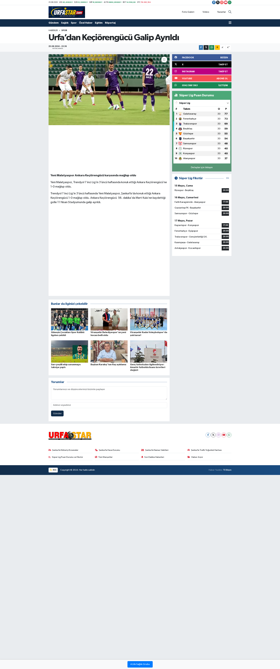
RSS (54, 470)
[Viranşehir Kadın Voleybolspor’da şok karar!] (148, 319)
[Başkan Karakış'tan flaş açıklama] (109, 351)
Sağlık (64, 23)
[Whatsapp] (229, 435)
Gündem (54, 23)
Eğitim (99, 23)
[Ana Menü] (230, 23)
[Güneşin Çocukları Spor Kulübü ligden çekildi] (69, 319)
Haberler (53, 30)
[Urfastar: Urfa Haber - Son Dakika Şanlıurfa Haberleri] (67, 12)
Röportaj (110, 23)
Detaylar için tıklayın (202, 167)
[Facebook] (208, 435)
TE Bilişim (227, 470)
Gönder (57, 413)
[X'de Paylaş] (206, 47)
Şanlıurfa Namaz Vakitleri (156, 450)
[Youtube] (223, 435)
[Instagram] (218, 435)
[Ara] (229, 12)
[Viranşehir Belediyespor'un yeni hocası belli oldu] (109, 319)
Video (206, 12)
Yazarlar (221, 12)
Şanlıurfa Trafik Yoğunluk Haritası (206, 450)
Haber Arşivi (197, 457)
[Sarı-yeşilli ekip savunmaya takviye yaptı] (69, 351)
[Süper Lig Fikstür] (227, 178)
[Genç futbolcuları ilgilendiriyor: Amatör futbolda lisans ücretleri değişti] (148, 351)
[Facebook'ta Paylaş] (201, 47)
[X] (213, 435)
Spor (74, 23)
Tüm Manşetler (105, 457)
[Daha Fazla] (217, 47)
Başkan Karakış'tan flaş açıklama (108, 364)
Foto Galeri (188, 12)
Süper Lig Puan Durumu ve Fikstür (67, 457)
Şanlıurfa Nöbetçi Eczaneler (65, 450)
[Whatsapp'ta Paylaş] (211, 47)
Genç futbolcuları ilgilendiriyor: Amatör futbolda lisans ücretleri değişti (147, 367)
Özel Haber (85, 23)
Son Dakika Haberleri (154, 457)
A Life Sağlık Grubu (140, 664)
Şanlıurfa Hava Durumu (109, 450)
